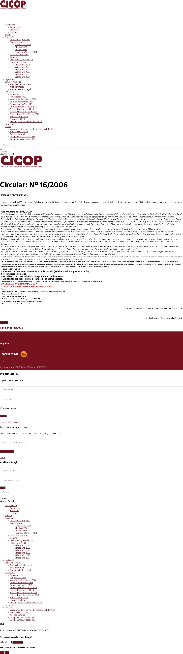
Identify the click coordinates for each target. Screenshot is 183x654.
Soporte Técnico (12, 361)
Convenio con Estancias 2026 (23, 106)
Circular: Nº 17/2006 (11, 327)
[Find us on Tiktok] (3, 349)
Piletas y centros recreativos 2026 (26, 121)
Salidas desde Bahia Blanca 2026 (24, 114)
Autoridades (15, 27)
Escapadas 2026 (17, 119)
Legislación (9, 79)
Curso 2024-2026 (23, 44)
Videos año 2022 (22, 74)
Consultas (14, 94)
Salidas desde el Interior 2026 (23, 111)
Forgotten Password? (9, 422)
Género (13, 57)
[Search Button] (1, 149)
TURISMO (9, 92)
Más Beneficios (17, 87)
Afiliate (8, 34)
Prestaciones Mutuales (21, 84)
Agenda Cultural (17, 134)
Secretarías (10, 37)
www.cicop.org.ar (58, 291)
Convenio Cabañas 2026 (21, 104)
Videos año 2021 (22, 77)
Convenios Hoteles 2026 (21, 101)
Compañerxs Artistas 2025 (22, 136)
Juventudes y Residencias (21, 59)
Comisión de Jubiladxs (20, 39)
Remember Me (9, 408)
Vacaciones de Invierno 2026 (23, 99)
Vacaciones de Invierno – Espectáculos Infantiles (32, 129)
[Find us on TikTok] (3, 624)
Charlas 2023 (21, 47)
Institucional (10, 24)
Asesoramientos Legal (20, 89)
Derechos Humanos (19, 54)
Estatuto (14, 29)
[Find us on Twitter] (1, 349)
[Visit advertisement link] (45, 20)
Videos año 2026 (22, 64)
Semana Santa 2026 (19, 116)
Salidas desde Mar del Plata (22, 109)
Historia (13, 32)
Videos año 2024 (22, 69)
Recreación (9, 124)
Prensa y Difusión (18, 62)
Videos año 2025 (22, 67)
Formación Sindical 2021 (26, 52)
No (7, 653)
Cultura (8, 126)
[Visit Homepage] (13, 8)
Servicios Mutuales (13, 82)
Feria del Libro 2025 (19, 131)
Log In (2, 457)
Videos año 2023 (22, 72)
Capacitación (16, 42)
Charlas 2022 (21, 49)
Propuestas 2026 (18, 97)
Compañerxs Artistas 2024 (22, 139)
